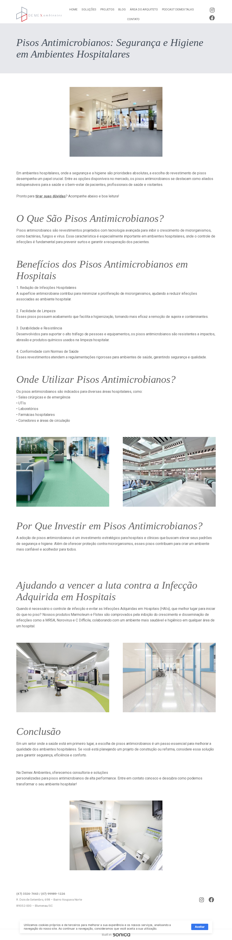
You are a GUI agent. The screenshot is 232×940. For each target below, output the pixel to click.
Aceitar (200, 926)
